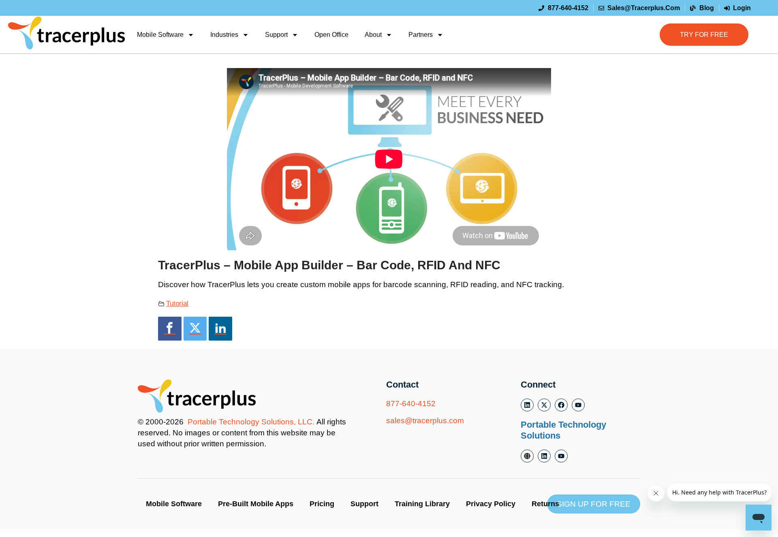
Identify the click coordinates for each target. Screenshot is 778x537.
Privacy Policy (490, 504)
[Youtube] (578, 404)
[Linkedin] (220, 329)
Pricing (322, 504)
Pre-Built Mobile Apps (255, 504)
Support (276, 34)
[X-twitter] (544, 404)
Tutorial (177, 303)
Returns (545, 504)
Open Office (331, 34)
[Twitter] (195, 329)
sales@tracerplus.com (425, 420)
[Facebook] (170, 329)
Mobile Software (160, 34)
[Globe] (527, 456)
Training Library (422, 504)
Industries (224, 34)
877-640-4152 (411, 403)
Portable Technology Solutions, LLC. (251, 422)
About (373, 34)
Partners (420, 34)
